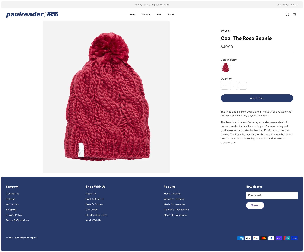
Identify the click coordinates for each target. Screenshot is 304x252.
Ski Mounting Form (96, 215)
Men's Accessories (174, 204)
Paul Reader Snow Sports (26, 237)
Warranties (12, 204)
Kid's (159, 14)
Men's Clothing (172, 193)
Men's (132, 14)
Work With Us (93, 220)
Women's (145, 14)
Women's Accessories (176, 209)
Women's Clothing (174, 199)
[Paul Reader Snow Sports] (32, 14)
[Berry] (225, 67)
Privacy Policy (14, 215)
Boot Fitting (283, 4)
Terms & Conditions (17, 220)
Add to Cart (257, 98)
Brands (171, 14)
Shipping (11, 209)
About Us (91, 193)
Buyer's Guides (94, 204)
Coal (227, 30)
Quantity (226, 78)
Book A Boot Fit (94, 199)
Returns (294, 4)
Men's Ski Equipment (175, 215)
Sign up (255, 205)
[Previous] (107, 4)
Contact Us (12, 193)
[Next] (196, 4)
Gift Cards (92, 209)
